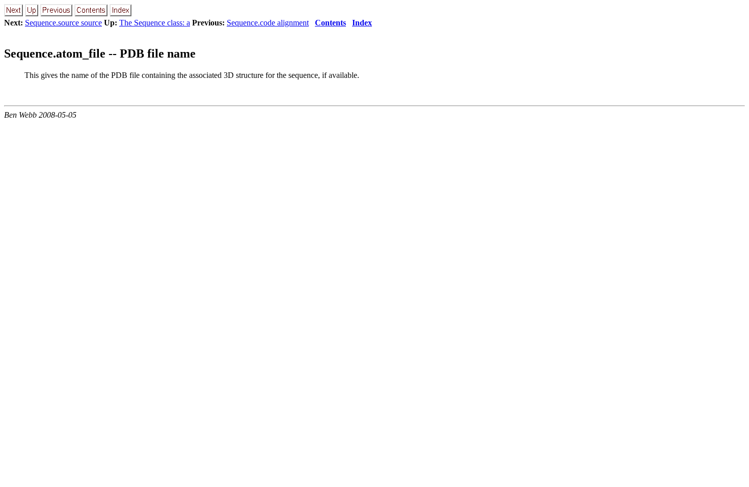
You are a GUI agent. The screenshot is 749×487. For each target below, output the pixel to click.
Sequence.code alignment (268, 22)
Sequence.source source (63, 22)
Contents (330, 22)
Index (362, 22)
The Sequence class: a (154, 22)
